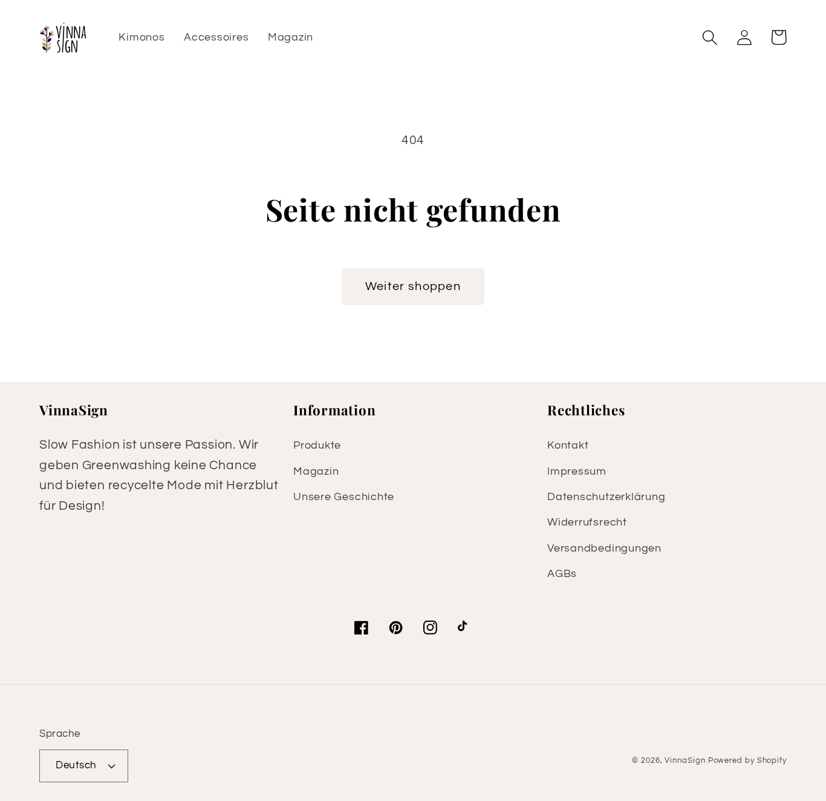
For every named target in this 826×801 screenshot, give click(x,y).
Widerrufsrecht (587, 522)
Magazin (316, 471)
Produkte (317, 445)
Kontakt (567, 445)
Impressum (576, 471)
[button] (709, 37)
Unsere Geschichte (343, 497)
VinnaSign (685, 760)
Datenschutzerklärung (606, 497)
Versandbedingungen (604, 548)
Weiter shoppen (413, 286)
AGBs (562, 573)
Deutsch (76, 765)
